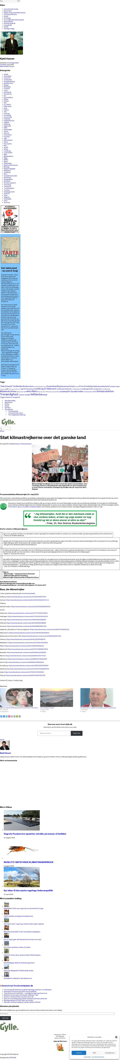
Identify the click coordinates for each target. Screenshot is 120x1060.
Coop (6, 90)
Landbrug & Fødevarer (45, 388)
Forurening (8, 117)
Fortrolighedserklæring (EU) (14, 20)
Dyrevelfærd (8, 97)
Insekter (7, 137)
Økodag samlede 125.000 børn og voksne (18, 1000)
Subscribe (76, 733)
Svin (94, 391)
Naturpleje (8, 163)
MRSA (6, 160)
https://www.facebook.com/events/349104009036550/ (28, 665)
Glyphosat (7, 126)
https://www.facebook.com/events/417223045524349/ (26, 597)
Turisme (7, 190)
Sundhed (7, 181)
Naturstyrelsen (41, 391)
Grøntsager (8, 129)
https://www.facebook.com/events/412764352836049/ (29, 669)
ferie (5, 108)
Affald (6, 74)
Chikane (7, 89)
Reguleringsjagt (9, 169)
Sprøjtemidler (77, 391)
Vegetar (7, 197)
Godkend (79, 1053)
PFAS (47, 391)
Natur (6, 161)
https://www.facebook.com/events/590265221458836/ (26, 652)
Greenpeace (2, 389)
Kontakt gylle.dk (9, 23)
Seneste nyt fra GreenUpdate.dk (17, 986)
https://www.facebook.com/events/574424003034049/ (28, 616)
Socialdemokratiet (10, 176)
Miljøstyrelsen (20, 391)
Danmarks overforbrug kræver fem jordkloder (20, 991)
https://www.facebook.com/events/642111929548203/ (25, 639)
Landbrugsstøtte (87, 389)
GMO (5, 128)
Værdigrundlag (9, 29)
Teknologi (7, 185)
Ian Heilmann (17, 389)
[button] (116, 1037)
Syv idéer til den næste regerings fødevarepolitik (28, 890)
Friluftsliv (7, 119)
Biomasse (7, 87)
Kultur (6, 149)
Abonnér (5, 1018)
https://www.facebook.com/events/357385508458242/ (24, 646)
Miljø (5, 158)
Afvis (94, 1053)
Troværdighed (9, 188)
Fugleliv (6, 122)
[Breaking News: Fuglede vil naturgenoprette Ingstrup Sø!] (99, 697)
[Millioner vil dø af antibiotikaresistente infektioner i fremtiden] (19, 697)
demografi (7, 92)
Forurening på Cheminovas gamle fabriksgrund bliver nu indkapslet (28, 990)
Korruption (8, 144)
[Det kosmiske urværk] (59, 697)
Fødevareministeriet (101, 386)
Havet (6, 131)
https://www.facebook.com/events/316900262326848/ (26, 620)
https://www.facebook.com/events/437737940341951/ (28, 613)
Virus (5, 201)
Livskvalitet (8, 153)
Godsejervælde (115, 386)
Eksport (76, 386)
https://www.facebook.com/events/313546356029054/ (30, 606)
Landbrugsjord (76, 389)
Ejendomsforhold (67, 386)
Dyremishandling (54, 386)
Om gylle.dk (8, 25)
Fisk (5, 112)
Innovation (8, 135)
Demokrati (7, 94)
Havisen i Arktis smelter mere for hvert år (19, 997)
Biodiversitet (8, 83)
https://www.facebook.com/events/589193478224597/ (27, 659)
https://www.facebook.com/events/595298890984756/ (26, 626)
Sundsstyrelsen (88, 391)
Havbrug (11, 389)
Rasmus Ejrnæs (52, 391)
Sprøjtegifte (8, 179)
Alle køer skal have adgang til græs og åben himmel (22, 1002)
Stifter (6, 27)
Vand (5, 195)
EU (80, 386)
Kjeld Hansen (8, 21)
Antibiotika (8, 80)
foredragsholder (13, 63)
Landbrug (7, 151)
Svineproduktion (10, 183)
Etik (5, 103)
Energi (6, 101)
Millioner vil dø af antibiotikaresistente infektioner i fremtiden (19, 708)
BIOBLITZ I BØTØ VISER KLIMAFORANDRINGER (28, 862)
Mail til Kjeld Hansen (7, 66)
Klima (6, 142)
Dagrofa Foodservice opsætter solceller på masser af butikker (35, 834)
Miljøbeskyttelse (8, 391)
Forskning (7, 115)
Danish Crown (42, 386)
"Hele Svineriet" (6, 386)
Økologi (6, 167)
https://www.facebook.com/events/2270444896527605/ (27, 649)
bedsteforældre (35, 507)
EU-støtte (7, 105)
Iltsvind (6, 133)
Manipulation (8, 156)
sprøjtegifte (65, 391)
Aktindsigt (7, 76)
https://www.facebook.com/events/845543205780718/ (25, 675)
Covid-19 (35, 386)
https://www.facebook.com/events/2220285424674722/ (25, 656)
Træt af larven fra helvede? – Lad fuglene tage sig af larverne (25, 993)
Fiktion (6, 110)
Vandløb (27, 395)
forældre (26, 507)
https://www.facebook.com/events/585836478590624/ (24, 662)
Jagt (5, 138)
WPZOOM (12, 1058)
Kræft (6, 147)
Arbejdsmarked (9, 81)
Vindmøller (8, 199)
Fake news (7, 106)
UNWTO (7, 194)
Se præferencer (110, 1053)
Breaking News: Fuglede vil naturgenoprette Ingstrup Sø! (98, 708)
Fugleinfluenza (9, 121)
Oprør (2, 740)
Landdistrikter (97, 389)
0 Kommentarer (26, 444)
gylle (7, 389)
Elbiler (6, 99)
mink (24, 391)
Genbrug (7, 124)
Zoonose (7, 202)
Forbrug (7, 113)
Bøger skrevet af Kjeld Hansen (15, 13)
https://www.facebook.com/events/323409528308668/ (26, 623)
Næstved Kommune (11, 165)
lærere (20, 507)
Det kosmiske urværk (47, 708)
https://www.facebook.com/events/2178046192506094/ (29, 633)
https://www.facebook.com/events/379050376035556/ (24, 672)
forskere (14, 507)
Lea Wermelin (106, 389)
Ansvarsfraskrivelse (11, 9)
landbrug (31, 389)
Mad (5, 154)
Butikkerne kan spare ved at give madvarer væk (21, 995)
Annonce (7, 78)
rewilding (7, 172)
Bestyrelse (8, 11)
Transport (7, 186)
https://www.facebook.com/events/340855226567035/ (41, 636)
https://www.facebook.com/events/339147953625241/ (49, 629)
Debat (6, 16)
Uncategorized (9, 192)
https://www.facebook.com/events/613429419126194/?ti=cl (27, 600)
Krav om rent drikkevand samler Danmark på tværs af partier (25, 999)
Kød (5, 145)
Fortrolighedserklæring (98, 1057)
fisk (82, 386)
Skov (5, 174)
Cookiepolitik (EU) (10, 14)
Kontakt (8, 408)
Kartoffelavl (8, 140)
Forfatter (3, 64)
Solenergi (7, 177)
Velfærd (35, 394)
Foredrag (7, 18)
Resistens (7, 170)
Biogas (6, 85)
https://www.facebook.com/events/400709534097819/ (28, 643)
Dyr (5, 96)
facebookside (30, 593)
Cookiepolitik (87, 1057)
